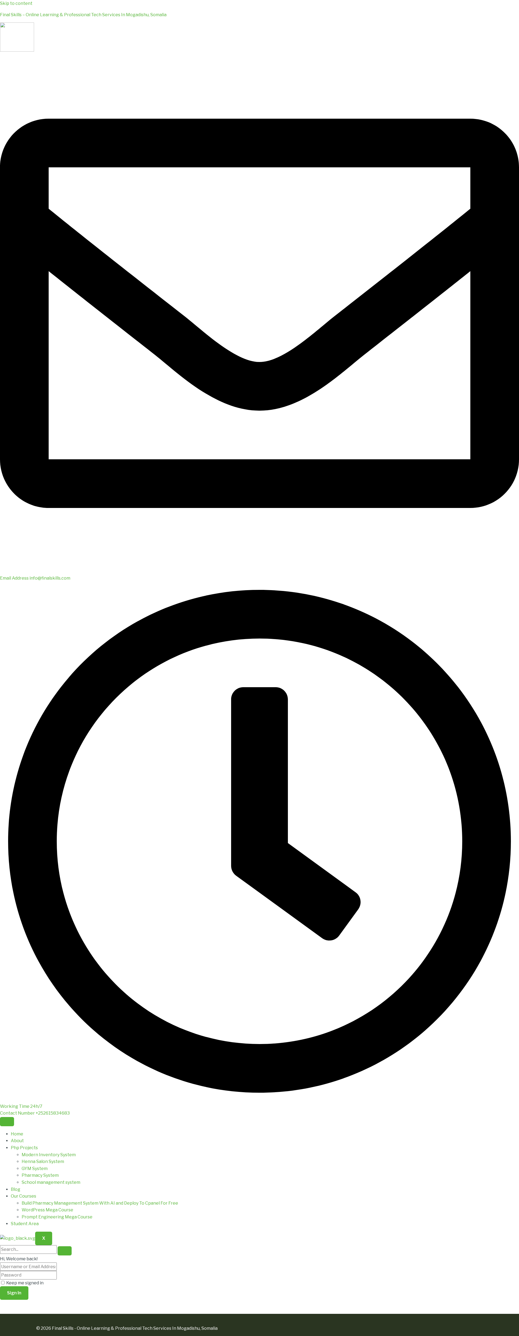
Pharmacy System (40, 1175)
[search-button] (65, 1250)
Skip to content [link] (16, 3)
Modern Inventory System (49, 1154)
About (17, 1140)
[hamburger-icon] (7, 1121)
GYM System (35, 1168)
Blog (15, 1189)
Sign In (14, 1292)
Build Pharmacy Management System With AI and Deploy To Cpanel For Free (100, 1203)
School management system (51, 1182)
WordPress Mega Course (47, 1209)
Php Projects (24, 1147)
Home (17, 1133)
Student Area (25, 1223)
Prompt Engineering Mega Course (57, 1216)
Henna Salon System (43, 1161)
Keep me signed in (25, 1282)
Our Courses (23, 1196)
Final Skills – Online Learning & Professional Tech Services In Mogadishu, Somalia (83, 14)
